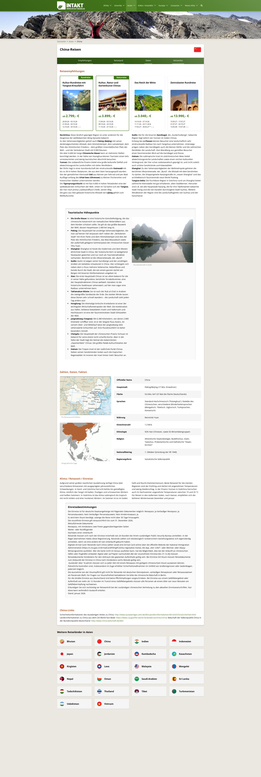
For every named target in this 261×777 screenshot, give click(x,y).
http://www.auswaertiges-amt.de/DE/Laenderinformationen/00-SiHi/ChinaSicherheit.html (155, 614)
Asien (71, 41)
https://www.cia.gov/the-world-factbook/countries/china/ (141, 617)
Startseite (61, 41)
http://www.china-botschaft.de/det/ (107, 620)
